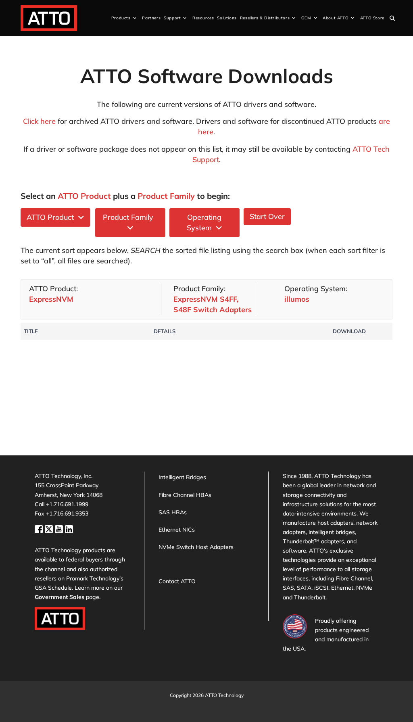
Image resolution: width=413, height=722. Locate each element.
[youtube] (60, 528)
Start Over (267, 216)
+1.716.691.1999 (67, 504)
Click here (39, 121)
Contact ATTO (177, 581)
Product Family (130, 217)
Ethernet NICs (177, 529)
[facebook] (40, 528)
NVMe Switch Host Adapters (196, 547)
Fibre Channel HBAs (185, 495)
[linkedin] (69, 528)
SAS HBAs (173, 512)
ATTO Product (52, 217)
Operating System (204, 222)
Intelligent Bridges (182, 477)
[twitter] (50, 528)
